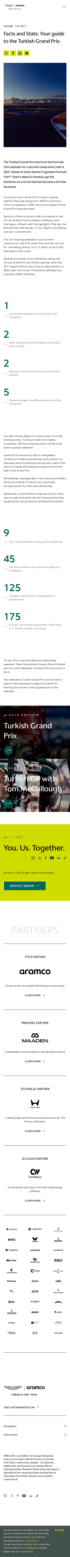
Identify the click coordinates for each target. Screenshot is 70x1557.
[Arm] (35, 1291)
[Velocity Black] (58, 1291)
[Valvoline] (35, 1239)
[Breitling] (58, 1270)
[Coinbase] (35, 1250)
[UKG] (58, 1281)
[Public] (58, 1312)
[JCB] (58, 1260)
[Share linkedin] (20, 53)
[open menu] (64, 6)
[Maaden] (35, 1038)
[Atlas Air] (12, 1312)
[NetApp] (12, 1281)
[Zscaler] (12, 1260)
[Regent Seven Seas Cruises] (58, 1322)
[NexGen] (58, 1239)
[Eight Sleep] (12, 1302)
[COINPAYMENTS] (12, 1270)
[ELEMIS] (35, 1302)
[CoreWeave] (35, 1173)
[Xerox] (35, 1281)
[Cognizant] (35, 1229)
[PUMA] (12, 1291)
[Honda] (35, 1104)
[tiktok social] (65, 857)
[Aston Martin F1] (14, 6)
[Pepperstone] (35, 1260)
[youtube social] (52, 857)
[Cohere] (12, 1229)
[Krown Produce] (58, 1302)
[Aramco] (35, 972)
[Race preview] (8, 750)
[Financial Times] (35, 1322)
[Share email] (26, 53)
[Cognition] (12, 1250)
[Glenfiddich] (58, 1229)
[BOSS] (12, 1239)
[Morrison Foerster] (12, 1333)
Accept (59, 1530)
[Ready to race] (8, 803)
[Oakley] (35, 1333)
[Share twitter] (6, 53)
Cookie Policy (31, 1540)
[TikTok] (12, 1322)
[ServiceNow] (58, 1250)
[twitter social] (39, 857)
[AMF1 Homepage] (35, 1388)
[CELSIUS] (35, 1270)
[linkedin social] (58, 858)
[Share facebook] (13, 53)
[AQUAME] (58, 1333)
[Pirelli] (35, 1312)
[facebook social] (45, 857)
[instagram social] (33, 857)
